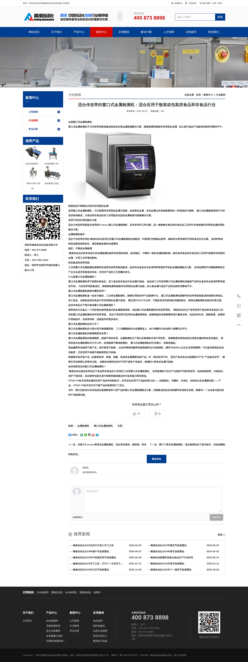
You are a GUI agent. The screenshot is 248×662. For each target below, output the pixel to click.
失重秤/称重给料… (56, 641)
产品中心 (79, 32)
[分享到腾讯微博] (97, 435)
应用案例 (123, 32)
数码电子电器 (100, 641)
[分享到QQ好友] (89, 435)
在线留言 (193, 3)
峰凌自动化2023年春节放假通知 (184, 563)
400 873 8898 (239, 296)
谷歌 (220, 3)
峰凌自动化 (155, 655)
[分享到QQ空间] (81, 435)
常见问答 (33, 129)
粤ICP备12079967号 (128, 655)
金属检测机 (83, 425)
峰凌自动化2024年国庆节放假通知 (184, 545)
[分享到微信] (85, 435)
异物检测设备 (53, 626)
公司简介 (27, 621)
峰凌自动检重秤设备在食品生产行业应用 (184, 557)
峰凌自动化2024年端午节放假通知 (107, 551)
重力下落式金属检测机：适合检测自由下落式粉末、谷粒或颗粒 (192, 444)
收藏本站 (178, 3)
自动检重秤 (173, 390)
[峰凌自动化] (166, 655)
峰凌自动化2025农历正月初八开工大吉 (107, 545)
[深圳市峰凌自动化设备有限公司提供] (66, 17)
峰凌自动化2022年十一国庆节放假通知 (184, 569)
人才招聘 (168, 32)
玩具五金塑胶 (100, 631)
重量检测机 (85, 592)
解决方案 (146, 32)
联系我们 (213, 32)
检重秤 (97, 592)
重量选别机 (57, 592)
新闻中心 (101, 32)
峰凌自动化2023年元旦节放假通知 (107, 569)
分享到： (75, 435)
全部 (120, 425)
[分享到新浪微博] (93, 435)
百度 (214, 3)
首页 (198, 94)
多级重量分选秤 (54, 636)
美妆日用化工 (100, 636)
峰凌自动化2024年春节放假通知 (184, 551)
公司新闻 (33, 111)
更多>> (221, 534)
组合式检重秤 (53, 631)
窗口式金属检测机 (103, 425)
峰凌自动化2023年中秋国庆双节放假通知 (107, 557)
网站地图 (206, 3)
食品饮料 (98, 621)
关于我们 (56, 32)
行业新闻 (33, 120)
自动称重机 (71, 592)
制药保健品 (99, 626)
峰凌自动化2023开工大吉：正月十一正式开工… (107, 563)
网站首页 (34, 32)
